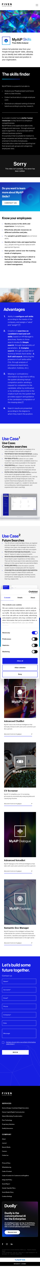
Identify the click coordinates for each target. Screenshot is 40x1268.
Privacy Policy (6, 1163)
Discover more (12, 1232)
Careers (4, 1151)
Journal (4, 1143)
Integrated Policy (7, 1180)
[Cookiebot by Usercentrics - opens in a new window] (29, 592)
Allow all (20, 661)
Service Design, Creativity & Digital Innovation (15, 1108)
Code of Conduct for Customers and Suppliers (15, 1175)
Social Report (6, 1184)
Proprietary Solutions (8, 1124)
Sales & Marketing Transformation (12, 1116)
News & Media (6, 1147)
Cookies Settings (7, 1196)
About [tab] (33, 597)
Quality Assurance (7, 1128)
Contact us (5, 1155)
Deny (20, 674)
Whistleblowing (6, 1167)
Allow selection (20, 667)
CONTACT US (11, 203)
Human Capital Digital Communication (13, 1112)
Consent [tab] (7, 597)
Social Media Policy (8, 1192)
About (4, 1139)
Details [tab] (20, 597)
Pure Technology (7, 1120)
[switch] (35, 639)
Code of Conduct (7, 1171)
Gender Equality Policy (8, 1188)
